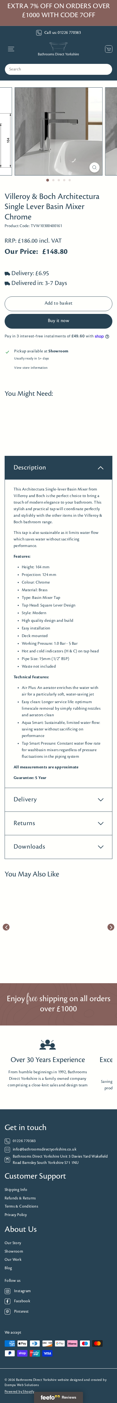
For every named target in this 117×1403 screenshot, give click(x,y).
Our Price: (21, 252)
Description (30, 467)
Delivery (25, 799)
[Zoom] (94, 167)
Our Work (13, 1260)
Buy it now (58, 321)
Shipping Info (16, 1190)
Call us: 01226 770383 (62, 33)
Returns (24, 823)
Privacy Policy (16, 1215)
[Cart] (107, 49)
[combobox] (58, 69)
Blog (8, 1268)
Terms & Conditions (21, 1207)
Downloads (29, 846)
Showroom (14, 1252)
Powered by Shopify (19, 1391)
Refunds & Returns (20, 1198)
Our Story (13, 1243)
